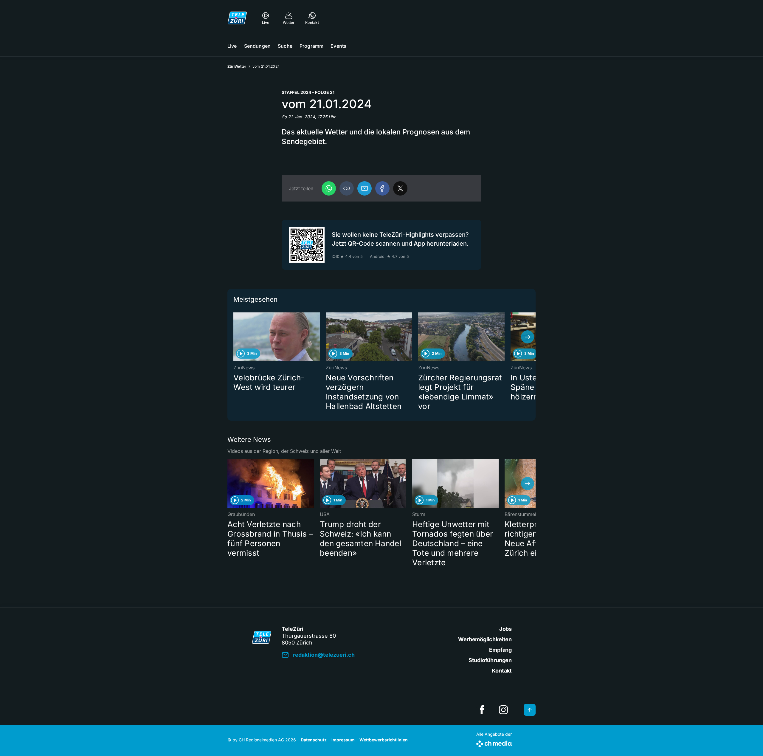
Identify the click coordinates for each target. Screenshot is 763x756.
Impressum (343, 739)
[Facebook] (382, 188)
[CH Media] (494, 743)
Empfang (500, 650)
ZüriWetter (236, 66)
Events (338, 46)
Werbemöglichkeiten (485, 639)
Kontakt (502, 670)
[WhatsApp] (329, 188)
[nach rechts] (527, 336)
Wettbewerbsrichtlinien (383, 739)
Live (232, 46)
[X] (400, 188)
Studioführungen (490, 660)
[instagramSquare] (503, 710)
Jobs (505, 629)
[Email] (364, 188)
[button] (346, 188)
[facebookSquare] (482, 710)
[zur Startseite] (237, 18)
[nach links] (235, 336)
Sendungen (257, 46)
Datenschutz (314, 739)
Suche (285, 46)
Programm (311, 46)
